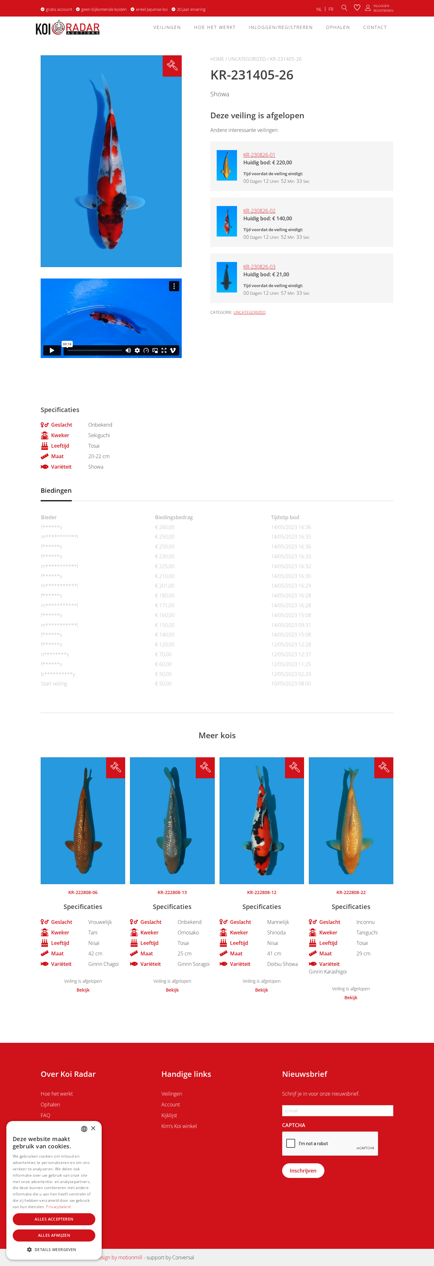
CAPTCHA (293, 1125)
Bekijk (83, 990)
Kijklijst (169, 1115)
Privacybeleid (58, 1206)
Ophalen (338, 27)
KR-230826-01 (259, 154)
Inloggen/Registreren (281, 27)
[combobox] (84, 1129)
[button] (54, 1249)
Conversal (183, 1257)
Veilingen (167, 27)
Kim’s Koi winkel (179, 1126)
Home (217, 59)
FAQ (45, 1115)
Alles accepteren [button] (54, 1219)
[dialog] (54, 1190)
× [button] (93, 1128)
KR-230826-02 (259, 210)
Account (170, 1104)
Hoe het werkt (215, 27)
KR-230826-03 (259, 266)
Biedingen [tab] (56, 490)
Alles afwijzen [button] (54, 1235)
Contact (375, 27)
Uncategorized (247, 59)
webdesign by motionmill (113, 1257)
